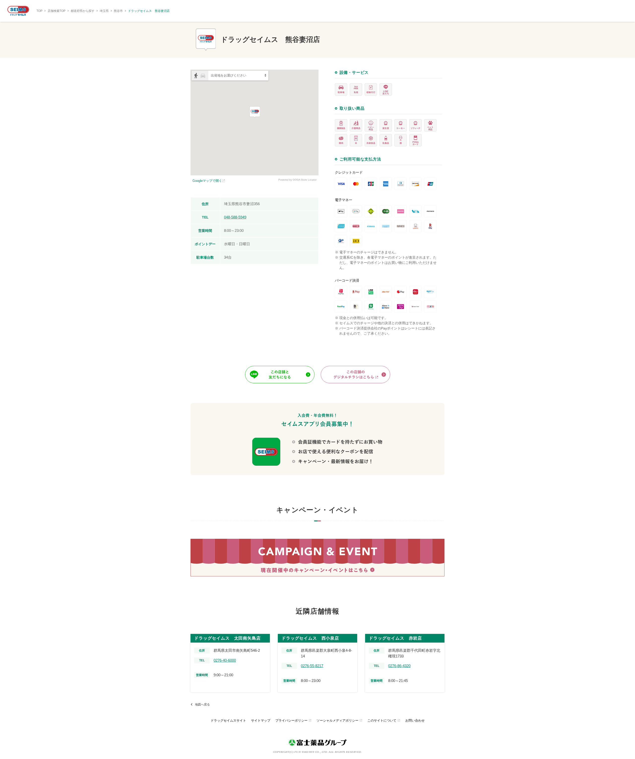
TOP (39, 11)
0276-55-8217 (312, 666)
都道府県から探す (83, 11)
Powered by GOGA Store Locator (297, 179)
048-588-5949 (235, 217)
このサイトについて (383, 720)
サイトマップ (260, 720)
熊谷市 (118, 11)
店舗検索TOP (56, 11)
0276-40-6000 (225, 660)
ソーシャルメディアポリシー (339, 720)
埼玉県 (104, 11)
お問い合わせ (415, 720)
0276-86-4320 (399, 666)
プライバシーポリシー (293, 720)
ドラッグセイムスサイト (228, 720)
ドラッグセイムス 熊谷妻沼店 (149, 11)
